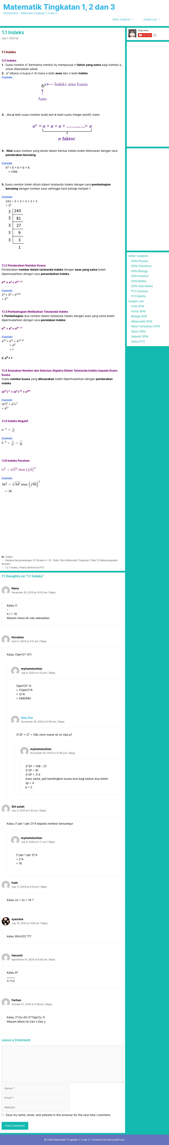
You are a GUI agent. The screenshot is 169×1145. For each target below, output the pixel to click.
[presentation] (8, 429)
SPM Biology (139, 271)
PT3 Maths (138, 296)
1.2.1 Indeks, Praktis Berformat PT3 (24, 567)
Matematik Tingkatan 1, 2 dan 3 (59, 6)
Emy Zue (27, 717)
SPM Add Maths (142, 286)
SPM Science (140, 276)
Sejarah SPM (139, 336)
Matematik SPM (141, 321)
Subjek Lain (150, 19)
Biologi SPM (139, 316)
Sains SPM (138, 331)
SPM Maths (138, 281)
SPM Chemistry (141, 266)
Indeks (9, 556)
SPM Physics (139, 261)
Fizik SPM (137, 306)
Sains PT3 (138, 341)
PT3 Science (139, 291)
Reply (53, 592)
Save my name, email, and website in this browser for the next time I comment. (58, 1115)
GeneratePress (116, 1139)
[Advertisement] (62, 526)
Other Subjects (121, 19)
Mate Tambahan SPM (145, 326)
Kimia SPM (138, 311)
